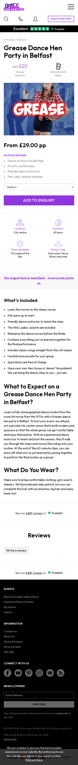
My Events (10, 607)
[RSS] (60, 673)
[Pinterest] (28, 673)
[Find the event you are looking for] (6, 19)
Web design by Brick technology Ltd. (23, 734)
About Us (9, 636)
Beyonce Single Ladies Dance (21, 596)
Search (8, 612)
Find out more (34, 760)
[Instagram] (39, 673)
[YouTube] (18, 673)
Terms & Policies (13, 641)
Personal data (12, 646)
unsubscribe (61, 713)
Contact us (10, 631)
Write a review (16, 550)
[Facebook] (7, 673)
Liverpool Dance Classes (19, 601)
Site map (9, 652)
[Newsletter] (50, 673)
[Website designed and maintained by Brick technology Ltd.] (10, 739)
